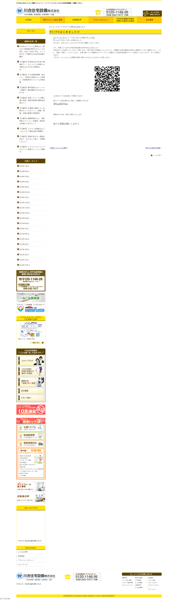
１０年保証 (138, 580)
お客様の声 (138, 585)
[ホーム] (28, 19)
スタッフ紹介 (152, 580)
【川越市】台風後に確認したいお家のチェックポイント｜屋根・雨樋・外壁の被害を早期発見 (32, 110)
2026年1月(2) (24, 197)
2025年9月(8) (24, 218)
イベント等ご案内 (127, 580)
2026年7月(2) (24, 166)
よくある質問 (23, 552)
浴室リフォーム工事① (58, 148)
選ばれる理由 (138, 577)
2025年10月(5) (24, 213)
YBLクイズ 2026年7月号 (26, 339)
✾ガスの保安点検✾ (153, 148)
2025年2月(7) (24, 255)
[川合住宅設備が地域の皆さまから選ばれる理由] (125, 19)
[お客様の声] (77, 19)
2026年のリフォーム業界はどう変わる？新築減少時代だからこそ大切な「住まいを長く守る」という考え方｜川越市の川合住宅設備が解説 (32, 52)
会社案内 (150, 577)
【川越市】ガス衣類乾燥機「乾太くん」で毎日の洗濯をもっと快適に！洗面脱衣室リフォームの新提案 (32, 78)
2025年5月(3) (24, 239)
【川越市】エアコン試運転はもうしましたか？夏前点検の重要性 (32, 130)
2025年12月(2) (24, 203)
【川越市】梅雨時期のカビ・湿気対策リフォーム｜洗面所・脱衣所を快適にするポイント (32, 121)
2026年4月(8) (24, 182)
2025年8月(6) (24, 223)
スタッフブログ (62, 27)
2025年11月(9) (24, 208)
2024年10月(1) (24, 265)
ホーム (51, 27)
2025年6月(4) (24, 234)
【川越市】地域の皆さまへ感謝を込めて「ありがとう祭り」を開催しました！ (32, 139)
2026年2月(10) (24, 192)
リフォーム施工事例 (127, 582)
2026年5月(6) (24, 176)
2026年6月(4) (24, 171)
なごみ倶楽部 (138, 582)
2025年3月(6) (24, 249)
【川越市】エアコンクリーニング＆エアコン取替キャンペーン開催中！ (32, 149)
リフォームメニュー (127, 585)
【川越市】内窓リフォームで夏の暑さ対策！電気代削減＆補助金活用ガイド (32, 100)
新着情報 (21, 556)
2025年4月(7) (24, 244)
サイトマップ (23, 564)
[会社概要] (149, 19)
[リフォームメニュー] (101, 19)
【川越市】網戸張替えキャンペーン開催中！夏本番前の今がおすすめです (32, 90)
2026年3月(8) (24, 187)
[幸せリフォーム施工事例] (53, 19)
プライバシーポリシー (26, 560)
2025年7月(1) (24, 229)
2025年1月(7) (24, 260)
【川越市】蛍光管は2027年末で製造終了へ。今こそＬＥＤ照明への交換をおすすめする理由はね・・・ (32, 65)
